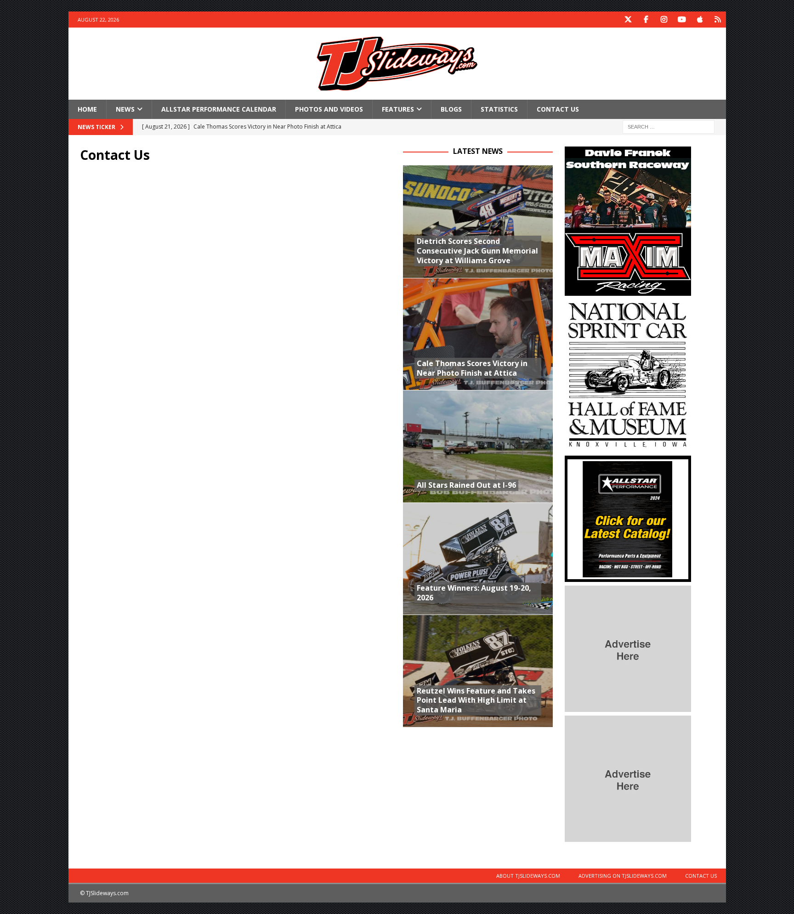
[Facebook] (646, 19)
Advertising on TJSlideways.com (622, 875)
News (125, 109)
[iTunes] (700, 19)
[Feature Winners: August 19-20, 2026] (478, 558)
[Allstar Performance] (628, 576)
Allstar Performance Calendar (218, 109)
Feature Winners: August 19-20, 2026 (474, 593)
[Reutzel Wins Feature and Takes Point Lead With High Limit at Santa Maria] (478, 671)
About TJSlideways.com (528, 875)
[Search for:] (669, 126)
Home (87, 109)
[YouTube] (682, 19)
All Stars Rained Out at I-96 (466, 485)
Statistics (499, 109)
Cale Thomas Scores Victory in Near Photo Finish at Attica (472, 368)
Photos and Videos (329, 109)
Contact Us (558, 109)
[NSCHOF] (628, 446)
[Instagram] (664, 19)
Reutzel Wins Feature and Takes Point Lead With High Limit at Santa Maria (476, 700)
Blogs (451, 109)
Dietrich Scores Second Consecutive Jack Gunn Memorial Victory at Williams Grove (477, 250)
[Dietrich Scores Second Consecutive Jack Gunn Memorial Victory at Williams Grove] (478, 221)
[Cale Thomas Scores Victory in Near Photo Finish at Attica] (478, 334)
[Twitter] (628, 19)
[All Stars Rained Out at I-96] (478, 446)
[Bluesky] (718, 19)
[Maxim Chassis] (628, 290)
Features (398, 109)
